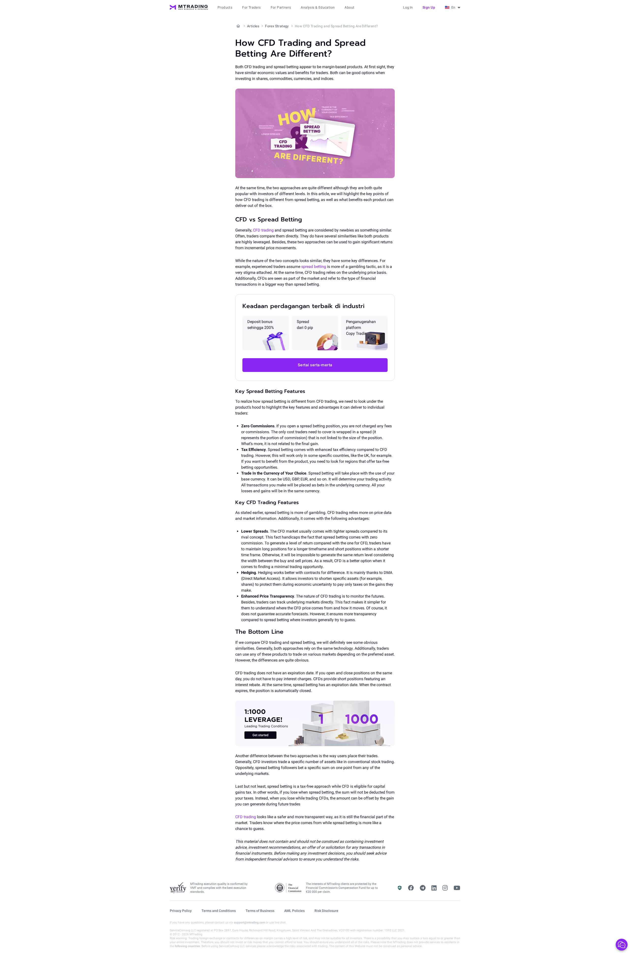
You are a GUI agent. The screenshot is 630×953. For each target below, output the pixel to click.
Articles (253, 26)
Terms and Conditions (219, 911)
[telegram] (422, 888)
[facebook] (411, 888)
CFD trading (263, 230)
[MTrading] (189, 7)
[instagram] (445, 888)
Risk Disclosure (326, 911)
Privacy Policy (181, 911)
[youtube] (457, 888)
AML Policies (294, 911)
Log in (408, 7)
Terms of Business (260, 911)
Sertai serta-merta (315, 365)
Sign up (429, 7)
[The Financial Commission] (288, 888)
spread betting (313, 266)
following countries (187, 946)
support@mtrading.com (249, 922)
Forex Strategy (277, 26)
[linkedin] (434, 888)
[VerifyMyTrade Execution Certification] (178, 887)
